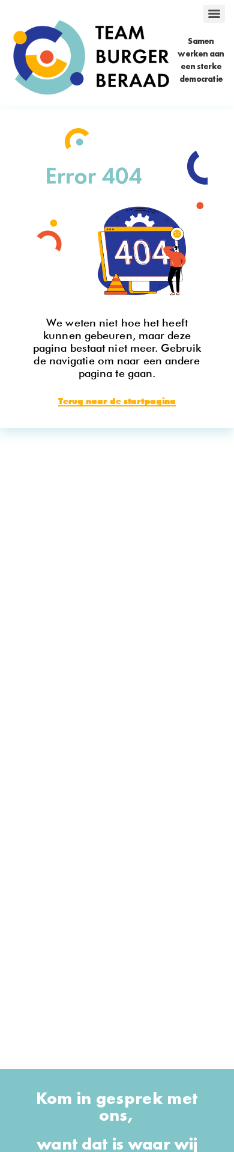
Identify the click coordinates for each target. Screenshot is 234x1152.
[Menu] (214, 14)
